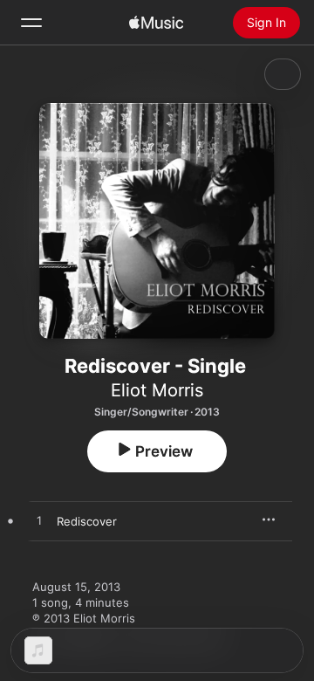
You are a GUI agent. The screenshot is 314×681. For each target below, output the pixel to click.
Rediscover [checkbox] (87, 521)
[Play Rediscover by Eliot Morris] (39, 521)
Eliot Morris (157, 390)
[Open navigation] (31, 22)
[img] (156, 23)
